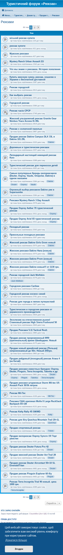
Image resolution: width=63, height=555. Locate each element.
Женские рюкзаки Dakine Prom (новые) (31, 259)
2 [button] (34, 27)
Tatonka (34, 378)
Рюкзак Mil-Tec (18, 393)
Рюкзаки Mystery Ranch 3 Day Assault (30, 200)
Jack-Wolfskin (17, 281)
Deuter (14, 184)
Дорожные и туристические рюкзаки (29, 147)
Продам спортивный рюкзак (25, 428)
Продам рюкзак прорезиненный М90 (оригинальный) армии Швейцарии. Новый (33, 339)
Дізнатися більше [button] (16, 540)
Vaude (33, 184)
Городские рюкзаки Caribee (24, 286)
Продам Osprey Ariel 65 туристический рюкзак (35, 219)
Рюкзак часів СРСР (20, 110)
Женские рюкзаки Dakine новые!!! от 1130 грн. (34, 267)
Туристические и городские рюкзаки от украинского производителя (31, 310)
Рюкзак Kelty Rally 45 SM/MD (25, 411)
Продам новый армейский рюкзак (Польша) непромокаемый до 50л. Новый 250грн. (33, 349)
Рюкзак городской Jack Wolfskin (27, 275)
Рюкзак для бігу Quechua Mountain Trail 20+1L (34, 419)
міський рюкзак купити (22, 38)
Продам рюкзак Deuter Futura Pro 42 (29, 446)
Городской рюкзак (19, 103)
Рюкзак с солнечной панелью (26, 129)
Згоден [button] (19, 549)
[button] (38, 27)
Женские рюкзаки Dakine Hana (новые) (30, 250)
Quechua (52, 423)
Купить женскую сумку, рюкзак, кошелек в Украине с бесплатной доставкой (33, 78)
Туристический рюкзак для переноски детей (34, 165)
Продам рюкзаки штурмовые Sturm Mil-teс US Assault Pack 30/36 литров (34, 384)
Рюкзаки (7, 22)
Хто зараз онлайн (10, 510)
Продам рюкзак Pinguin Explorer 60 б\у (31, 473)
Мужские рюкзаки (19, 53)
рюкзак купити (17, 46)
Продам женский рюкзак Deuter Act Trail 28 (33, 455)
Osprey (24, 184)
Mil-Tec (51, 396)
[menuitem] (7, 10)
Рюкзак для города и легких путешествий (32, 301)
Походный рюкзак (19, 227)
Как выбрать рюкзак (21, 95)
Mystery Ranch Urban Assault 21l (27, 61)
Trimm (50, 431)
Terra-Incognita (47, 378)
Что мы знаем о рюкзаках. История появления (35, 69)
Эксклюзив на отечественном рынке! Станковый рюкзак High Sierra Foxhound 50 (33, 321)
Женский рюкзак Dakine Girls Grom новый (32, 242)
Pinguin (24, 378)
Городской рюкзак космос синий (27, 294)
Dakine (51, 142)
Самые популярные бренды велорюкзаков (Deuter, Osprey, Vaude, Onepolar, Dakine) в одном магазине (33, 176)
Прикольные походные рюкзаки (27, 234)
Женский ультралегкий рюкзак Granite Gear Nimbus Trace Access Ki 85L (33, 119)
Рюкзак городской (19, 87)
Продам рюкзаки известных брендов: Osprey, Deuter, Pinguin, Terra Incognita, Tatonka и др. (34, 370)
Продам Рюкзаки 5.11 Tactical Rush (28, 330)
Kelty (50, 415)
